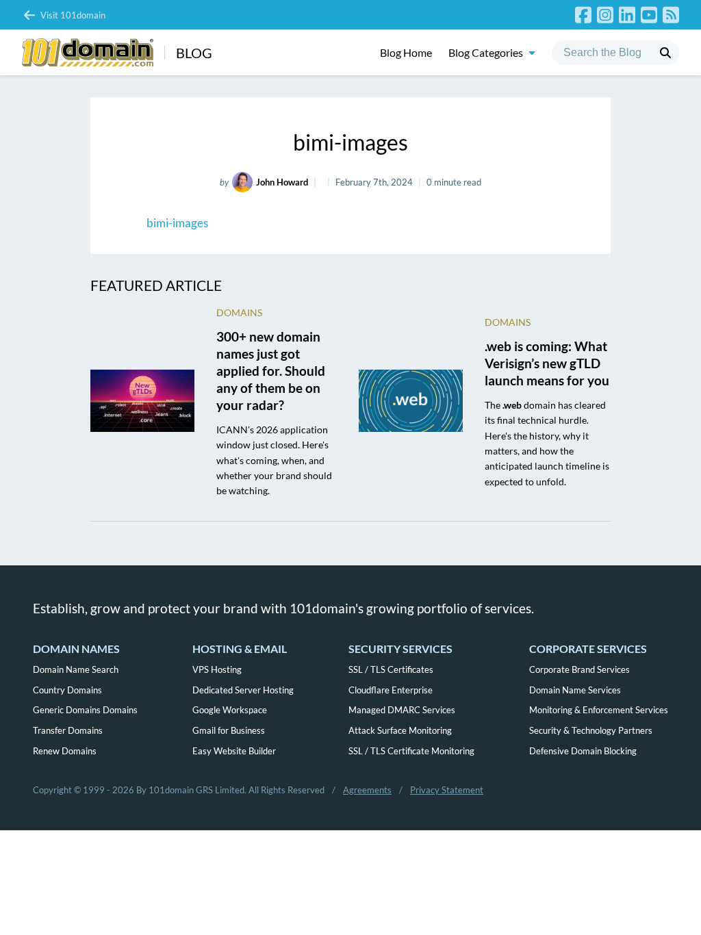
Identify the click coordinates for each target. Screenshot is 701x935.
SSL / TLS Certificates (390, 669)
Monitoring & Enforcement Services (598, 709)
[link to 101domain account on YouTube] (649, 14)
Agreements (367, 789)
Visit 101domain (72, 15)
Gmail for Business (228, 730)
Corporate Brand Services (579, 669)
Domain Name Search (75, 669)
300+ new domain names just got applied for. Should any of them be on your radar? (270, 371)
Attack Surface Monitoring (400, 730)
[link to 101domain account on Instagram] (605, 14)
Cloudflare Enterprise (390, 689)
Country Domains (67, 689)
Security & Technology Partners (590, 730)
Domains (239, 312)
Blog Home (406, 52)
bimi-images (177, 223)
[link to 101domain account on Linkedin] (627, 14)
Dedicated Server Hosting (243, 689)
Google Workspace (229, 709)
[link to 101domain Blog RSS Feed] (671, 14)
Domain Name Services (575, 689)
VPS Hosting (217, 669)
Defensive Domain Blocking (583, 750)
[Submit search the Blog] (665, 52)
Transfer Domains (68, 730)
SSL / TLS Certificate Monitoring (411, 750)
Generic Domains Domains (85, 709)
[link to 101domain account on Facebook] (583, 14)
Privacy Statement (446, 789)
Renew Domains (65, 750)
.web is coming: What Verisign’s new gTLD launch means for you (547, 363)
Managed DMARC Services (401, 709)
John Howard (282, 182)
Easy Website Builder (234, 750)
